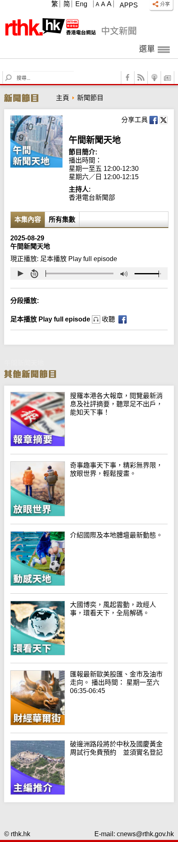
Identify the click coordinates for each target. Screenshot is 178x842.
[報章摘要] (89, 444)
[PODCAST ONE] (154, 77)
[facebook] (128, 77)
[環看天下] (89, 653)
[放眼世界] (89, 514)
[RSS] (141, 77)
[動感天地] (89, 583)
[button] (20, 273)
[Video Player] (89, 273)
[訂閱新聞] (167, 77)
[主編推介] (89, 792)
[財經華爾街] (89, 723)
